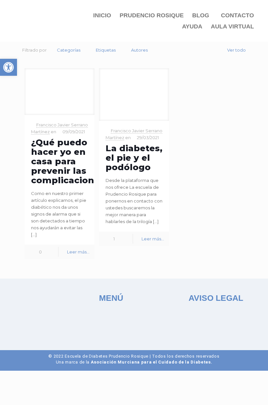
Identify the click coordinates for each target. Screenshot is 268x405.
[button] (202, 15)
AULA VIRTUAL (232, 26)
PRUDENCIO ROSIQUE (152, 15)
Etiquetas (106, 50)
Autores (139, 50)
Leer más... (78, 251)
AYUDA (192, 26)
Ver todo (236, 50)
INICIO (102, 15)
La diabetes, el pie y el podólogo (134, 157)
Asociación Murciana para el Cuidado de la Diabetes (151, 362)
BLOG (200, 15)
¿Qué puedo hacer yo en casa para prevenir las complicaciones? (70, 161)
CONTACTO (237, 15)
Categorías (68, 50)
